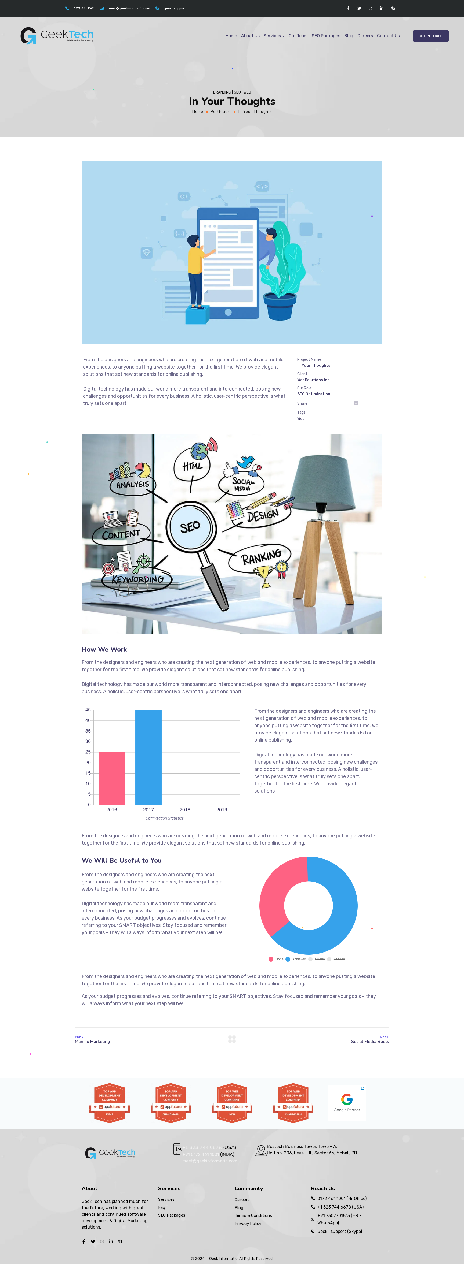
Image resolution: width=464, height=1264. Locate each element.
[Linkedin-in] (381, 8)
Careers (365, 35)
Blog (348, 35)
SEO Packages (326, 35)
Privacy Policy (248, 1223)
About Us (250, 35)
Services (272, 35)
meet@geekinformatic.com (209, 1160)
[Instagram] (370, 8)
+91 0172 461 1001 (201, 1154)
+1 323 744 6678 (202, 1147)
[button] (431, 36)
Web (301, 419)
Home (231, 35)
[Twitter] (359, 8)
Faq (161, 1207)
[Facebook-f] (348, 8)
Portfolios (220, 111)
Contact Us (388, 35)
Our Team (298, 35)
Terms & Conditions (253, 1215)
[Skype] (393, 8)
